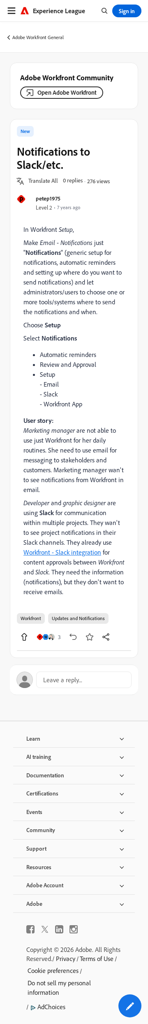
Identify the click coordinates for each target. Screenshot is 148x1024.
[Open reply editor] (74, 680)
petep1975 (48, 198)
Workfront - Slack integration (62, 552)
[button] (43, 181)
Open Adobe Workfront (67, 92)
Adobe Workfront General (38, 37)
